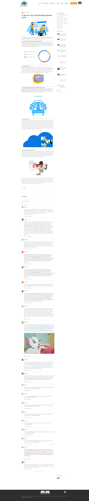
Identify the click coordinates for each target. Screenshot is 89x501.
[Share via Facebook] (22, 187)
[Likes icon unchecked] (24, 216)
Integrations (61, 16)
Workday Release (59, 27)
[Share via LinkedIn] (24, 187)
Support (64, 21)
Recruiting (65, 19)
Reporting (58, 21)
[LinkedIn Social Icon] (57, 478)
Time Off (61, 23)
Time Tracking (65, 23)
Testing (58, 23)
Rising (62, 21)
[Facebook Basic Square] (59, 478)
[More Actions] (53, 207)
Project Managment (60, 19)
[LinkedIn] (65, 492)
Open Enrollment (59, 18)
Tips (57, 24)
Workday (60, 24)
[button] (39, 343)
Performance (65, 18)
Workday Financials (60, 26)
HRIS (57, 16)
